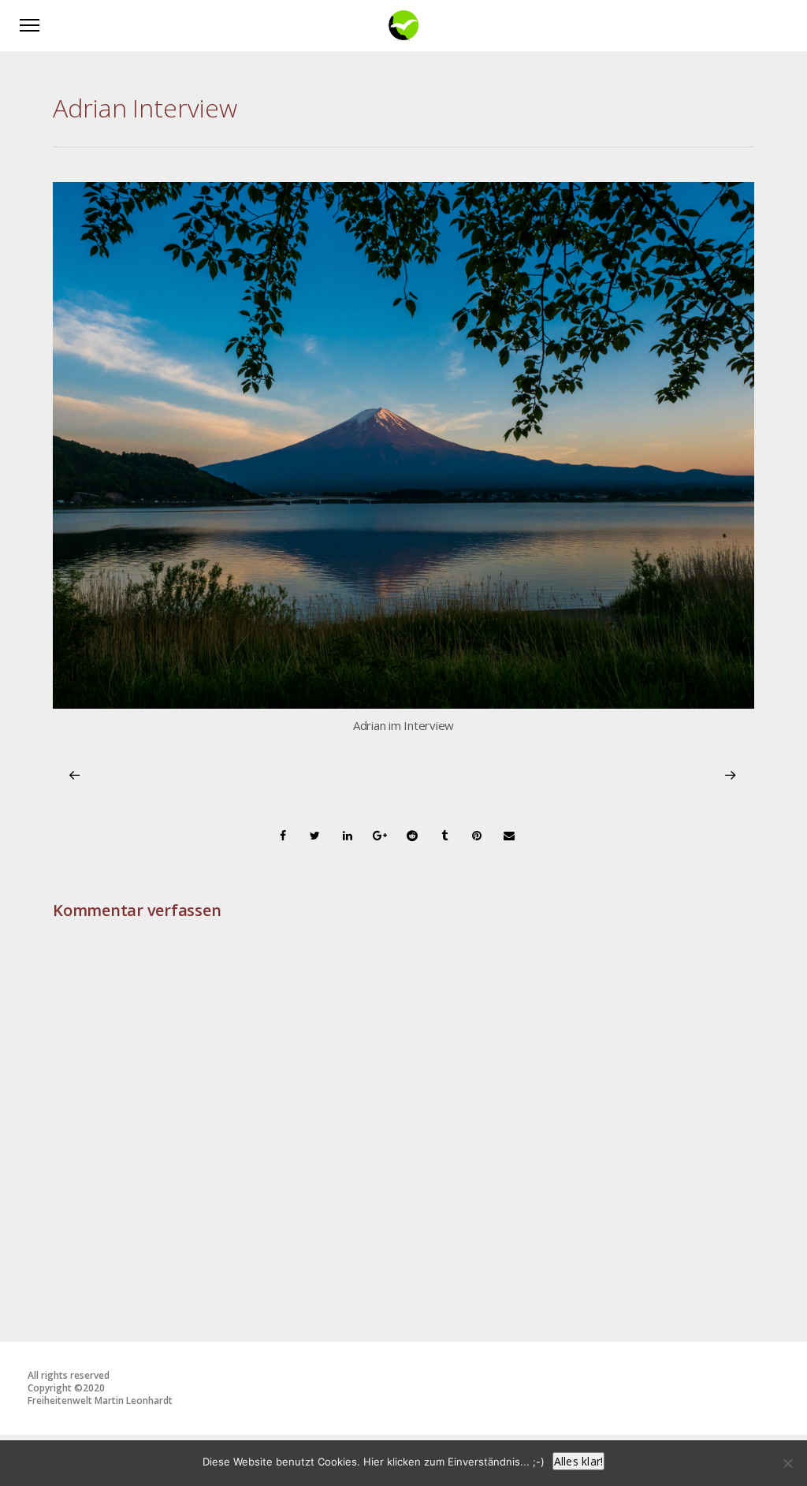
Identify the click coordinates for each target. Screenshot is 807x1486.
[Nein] (787, 1463)
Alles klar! (579, 1461)
